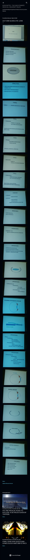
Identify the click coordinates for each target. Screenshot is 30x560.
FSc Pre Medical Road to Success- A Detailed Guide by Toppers (14, 512)
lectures (11, 483)
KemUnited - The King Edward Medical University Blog (13, 6)
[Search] (27, 2)
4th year (7, 483)
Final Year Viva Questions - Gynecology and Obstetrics (14, 542)
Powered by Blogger (16, 555)
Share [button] (3, 481)
